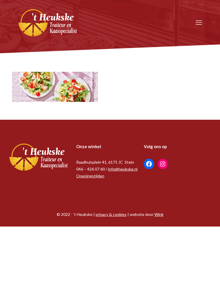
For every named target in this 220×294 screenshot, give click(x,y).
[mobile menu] (199, 22)
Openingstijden (90, 175)
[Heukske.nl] (48, 22)
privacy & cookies (111, 214)
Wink (159, 214)
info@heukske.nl (123, 169)
